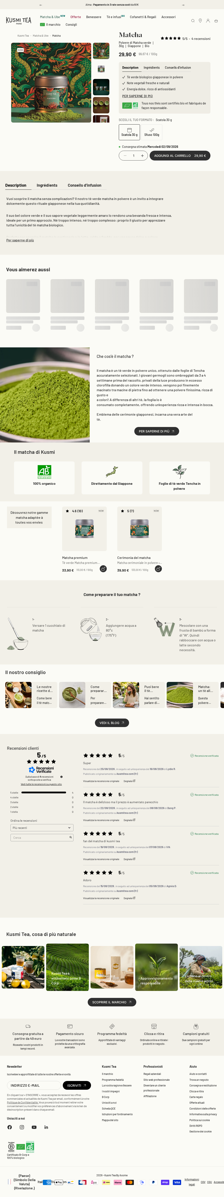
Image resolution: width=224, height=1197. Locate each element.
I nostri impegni (111, 998)
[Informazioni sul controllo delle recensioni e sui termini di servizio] (61, 684)
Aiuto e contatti (198, 981)
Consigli (71, 24)
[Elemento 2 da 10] (101, 69)
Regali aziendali (152, 981)
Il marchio (53, 24)
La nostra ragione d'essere (116, 992)
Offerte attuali (197, 1010)
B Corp (105, 1004)
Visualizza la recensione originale (101, 688)
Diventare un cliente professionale (155, 995)
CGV (203, 1089)
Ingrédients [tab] (152, 67)
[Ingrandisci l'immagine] (83, 114)
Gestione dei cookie (200, 1038)
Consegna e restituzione (203, 992)
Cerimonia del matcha (133, 465)
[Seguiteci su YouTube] (34, 1034)
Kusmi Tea (23, 35)
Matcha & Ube (52, 17)
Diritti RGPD (195, 1033)
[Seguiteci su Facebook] (9, 1034)
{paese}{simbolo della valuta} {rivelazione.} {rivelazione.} (38, 1089)
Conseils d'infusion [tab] (178, 67)
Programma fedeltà (113, 987)
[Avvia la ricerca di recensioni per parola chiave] (70, 745)
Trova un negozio (199, 987)
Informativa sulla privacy (203, 1021)
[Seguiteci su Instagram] (21, 1034)
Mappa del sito (110, 1027)
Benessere (93, 17)
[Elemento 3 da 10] (101, 87)
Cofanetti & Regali (143, 17)
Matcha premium (75, 465)
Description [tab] (130, 67)
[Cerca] (193, 21)
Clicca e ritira (196, 998)
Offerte (75, 17)
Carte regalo (196, 1004)
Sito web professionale (157, 987)
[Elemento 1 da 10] (101, 51)
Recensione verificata (207, 662)
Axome (123, 1082)
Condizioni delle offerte (202, 1015)
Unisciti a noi (109, 1010)
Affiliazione (150, 1003)
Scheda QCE (109, 1015)
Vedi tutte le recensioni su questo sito (41, 691)
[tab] (15, 185)
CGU (209, 1089)
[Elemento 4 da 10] (101, 105)
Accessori (168, 17)
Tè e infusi (116, 17)
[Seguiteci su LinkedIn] (46, 1034)
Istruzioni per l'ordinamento (117, 1021)
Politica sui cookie (199, 1027)
